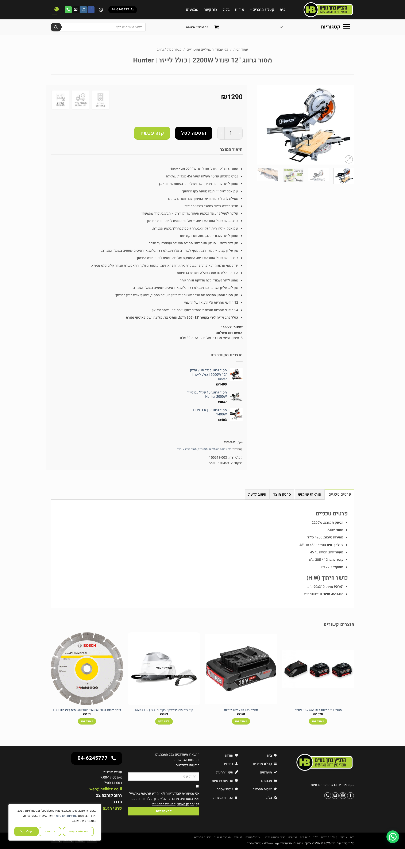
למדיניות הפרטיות (66, 816)
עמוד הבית (241, 49)
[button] (315, 27)
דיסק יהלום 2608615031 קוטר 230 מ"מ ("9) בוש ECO (87, 710)
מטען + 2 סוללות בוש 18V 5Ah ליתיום (318, 710)
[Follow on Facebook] (91, 9)
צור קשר (210, 9)
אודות (239, 9)
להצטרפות (163, 811)
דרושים (292, 837)
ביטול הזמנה (253, 837)
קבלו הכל (26, 831)
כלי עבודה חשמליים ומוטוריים (207, 49)
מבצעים (192, 9)
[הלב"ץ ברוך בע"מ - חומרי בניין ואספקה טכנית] (323, 10)
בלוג (226, 9)
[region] (54, 822)
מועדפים (305, 837)
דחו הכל (50, 831)
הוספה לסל (193, 133)
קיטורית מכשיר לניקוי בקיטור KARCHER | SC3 (164, 710)
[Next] (261, 125)
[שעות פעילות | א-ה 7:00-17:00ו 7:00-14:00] (100, 9)
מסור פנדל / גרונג (169, 49)
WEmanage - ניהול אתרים (263, 843)
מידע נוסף (164, 721)
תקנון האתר (185, 804)
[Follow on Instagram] (83, 9)
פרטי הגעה (112, 808)
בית (282, 9)
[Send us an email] (75, 9)
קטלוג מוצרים (263, 9)
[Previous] (347, 125)
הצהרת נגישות (222, 837)
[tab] (339, 494)
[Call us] (68, 9)
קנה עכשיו (152, 133)
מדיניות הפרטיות (164, 804)
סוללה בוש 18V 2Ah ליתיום (241, 710)
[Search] (56, 27)
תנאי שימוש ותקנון (274, 837)
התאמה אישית (78, 831)
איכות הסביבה (202, 837)
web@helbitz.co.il (105, 789)
